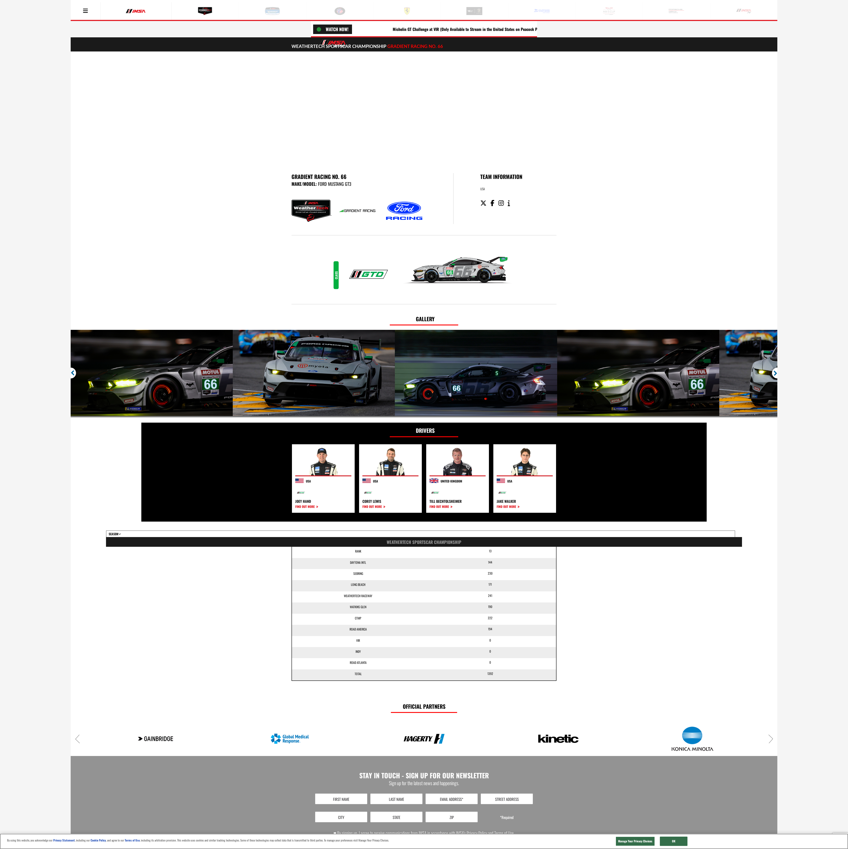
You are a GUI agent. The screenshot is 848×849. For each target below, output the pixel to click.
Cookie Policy (98, 840)
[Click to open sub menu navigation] (85, 11)
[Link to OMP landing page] (558, 738)
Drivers (425, 430)
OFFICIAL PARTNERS (424, 706)
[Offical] (510, 203)
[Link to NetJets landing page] (424, 738)
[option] (152, 373)
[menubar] (85, 11)
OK (673, 841)
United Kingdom (451, 481)
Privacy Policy (477, 833)
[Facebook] (494, 203)
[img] (424, 106)
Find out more (305, 506)
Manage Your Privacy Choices (635, 841)
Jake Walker (506, 501)
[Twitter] (485, 203)
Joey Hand (303, 501)
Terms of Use (504, 833)
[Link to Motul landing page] (155, 738)
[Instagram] (502, 203)
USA (308, 481)
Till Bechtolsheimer (446, 501)
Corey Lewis (371, 501)
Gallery (425, 319)
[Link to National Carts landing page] (290, 738)
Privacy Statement (64, 840)
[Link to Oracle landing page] (692, 738)
